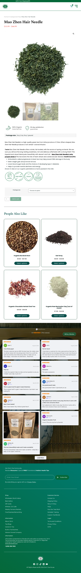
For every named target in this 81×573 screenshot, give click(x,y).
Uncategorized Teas (15, 17)
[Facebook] (34, 564)
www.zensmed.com (11, 543)
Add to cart (15, 199)
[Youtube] (46, 564)
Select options (22, 263)
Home (6, 17)
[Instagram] (37, 564)
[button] (73, 33)
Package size (16, 190)
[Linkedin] (43, 564)
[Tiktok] (40, 564)
